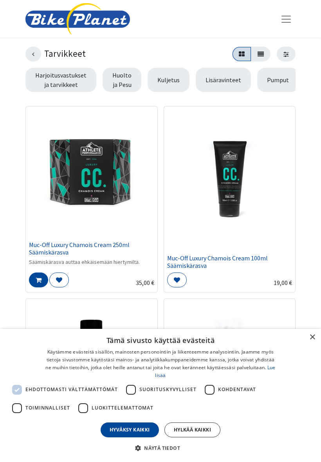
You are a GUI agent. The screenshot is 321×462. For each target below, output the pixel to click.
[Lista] (261, 54)
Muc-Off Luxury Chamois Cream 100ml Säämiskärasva (217, 261)
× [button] (312, 337)
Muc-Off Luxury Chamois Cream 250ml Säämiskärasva (79, 248)
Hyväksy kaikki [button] (130, 429)
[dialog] (160, 395)
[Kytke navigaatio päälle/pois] (286, 19)
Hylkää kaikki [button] (192, 429)
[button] (38, 280)
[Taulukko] (241, 54)
